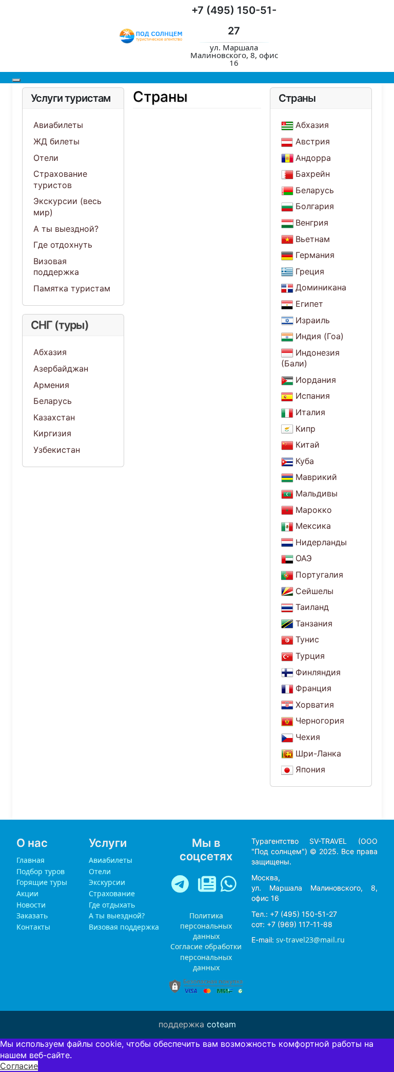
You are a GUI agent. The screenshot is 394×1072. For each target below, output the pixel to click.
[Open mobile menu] (16, 80)
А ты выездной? (65, 229)
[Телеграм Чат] (207, 886)
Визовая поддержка (56, 267)
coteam (221, 1024)
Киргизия (52, 433)
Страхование (112, 893)
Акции (27, 893)
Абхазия (50, 352)
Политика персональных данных (206, 926)
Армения (51, 385)
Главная (30, 860)
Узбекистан (56, 450)
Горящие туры (41, 882)
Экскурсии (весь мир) (67, 206)
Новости (31, 905)
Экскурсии (107, 882)
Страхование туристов (60, 179)
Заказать (32, 915)
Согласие (19, 1066)
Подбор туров (40, 871)
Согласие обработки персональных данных (206, 956)
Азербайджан (60, 368)
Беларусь (52, 401)
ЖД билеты (56, 141)
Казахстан (54, 417)
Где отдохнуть (62, 244)
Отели (45, 158)
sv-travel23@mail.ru (310, 940)
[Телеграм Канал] (182, 886)
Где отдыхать (112, 905)
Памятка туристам (71, 288)
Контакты (33, 927)
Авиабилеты (58, 125)
